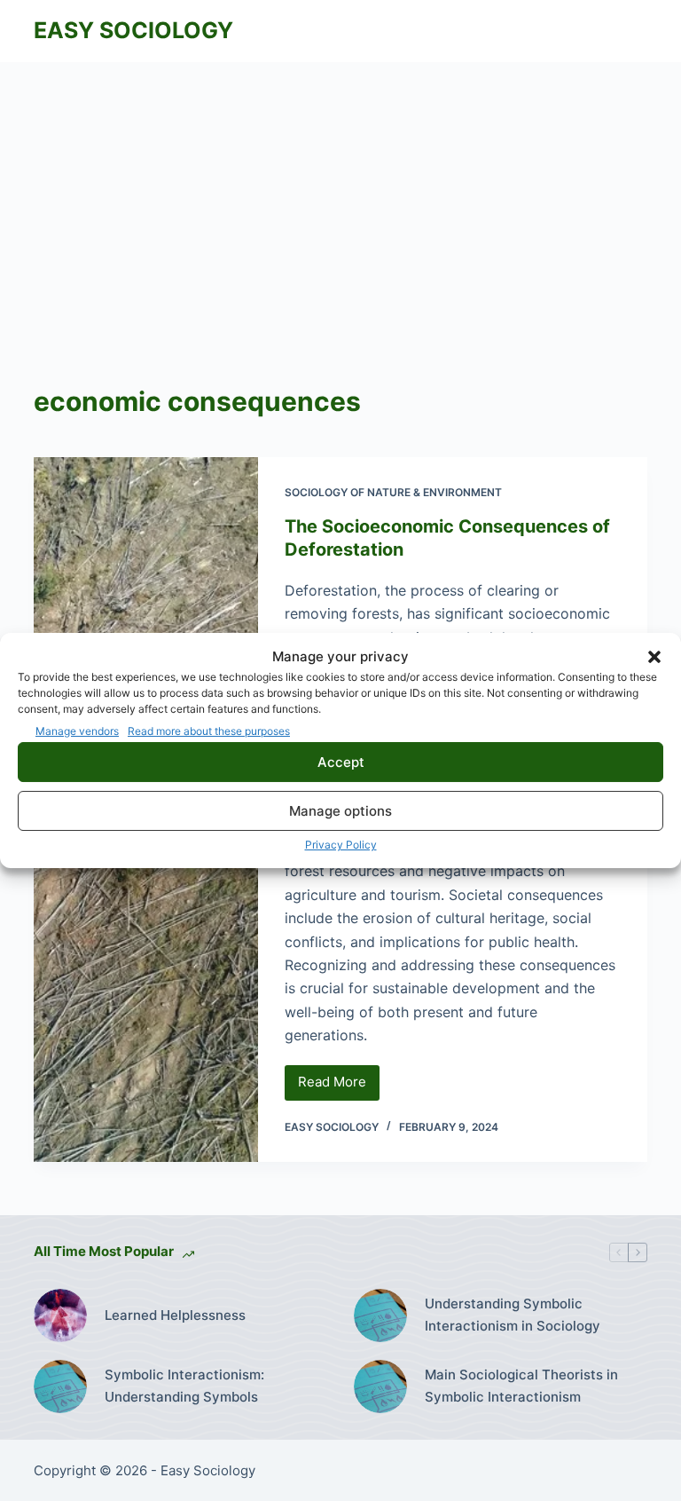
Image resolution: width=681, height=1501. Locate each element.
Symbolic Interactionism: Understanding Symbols (184, 1385)
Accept (340, 762)
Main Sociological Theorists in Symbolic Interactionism (521, 1385)
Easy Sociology (133, 30)
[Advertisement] (340, 195)
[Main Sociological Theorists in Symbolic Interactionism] (380, 1386)
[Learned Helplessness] (60, 1315)
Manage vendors (77, 731)
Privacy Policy (341, 844)
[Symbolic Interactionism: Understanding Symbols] (60, 1386)
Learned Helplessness (175, 1315)
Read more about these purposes (209, 731)
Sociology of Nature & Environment (393, 492)
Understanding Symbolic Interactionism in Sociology (512, 1314)
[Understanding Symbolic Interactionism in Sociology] (380, 1315)
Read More (339, 1086)
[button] (654, 657)
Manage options (340, 810)
